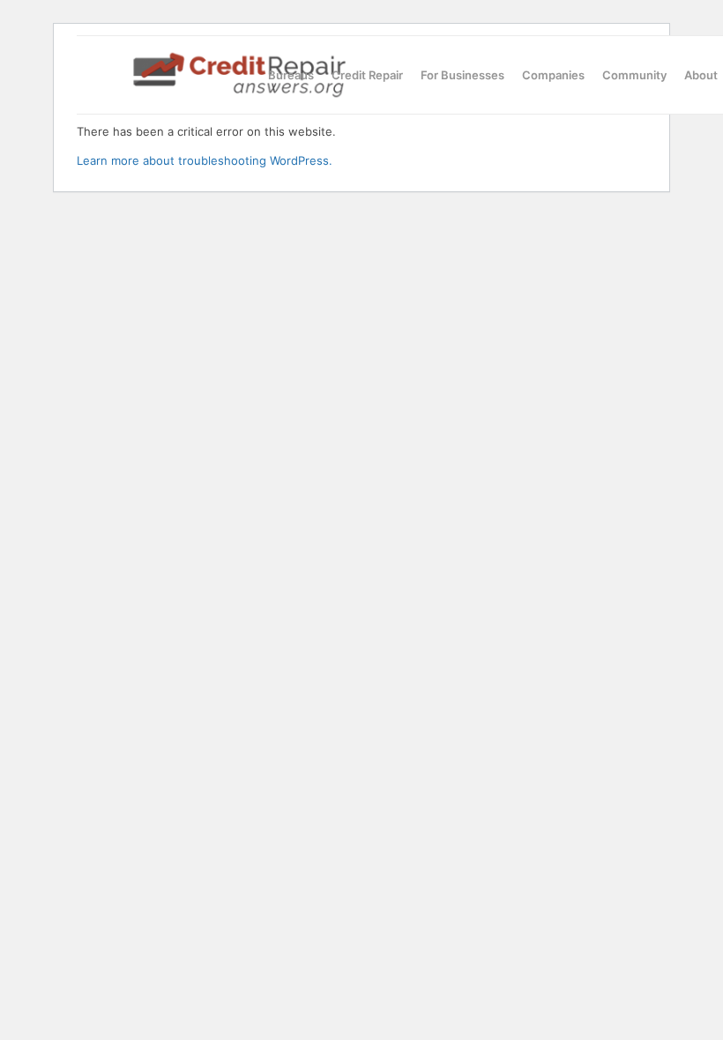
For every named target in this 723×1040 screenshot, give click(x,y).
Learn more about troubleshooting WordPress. (204, 160)
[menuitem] (291, 75)
